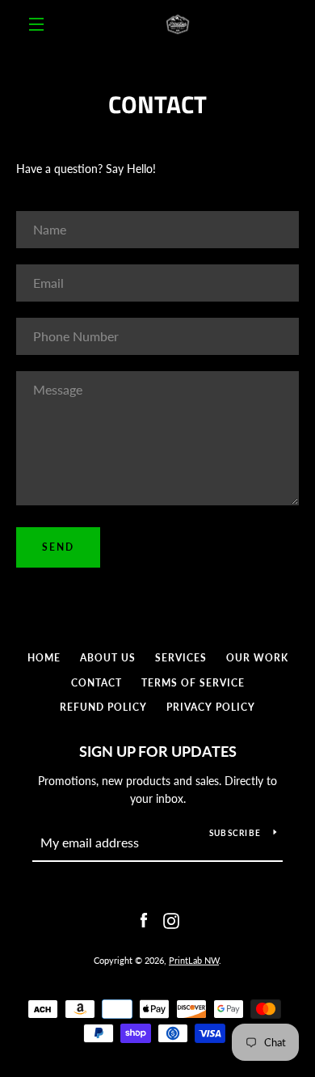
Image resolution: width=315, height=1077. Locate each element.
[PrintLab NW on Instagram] (171, 919)
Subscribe (235, 833)
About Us (108, 658)
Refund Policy (103, 707)
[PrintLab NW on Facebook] (144, 919)
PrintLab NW (194, 960)
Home (44, 658)
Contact (96, 683)
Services (181, 658)
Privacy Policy (210, 707)
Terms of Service (193, 683)
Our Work (257, 658)
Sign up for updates (158, 751)
